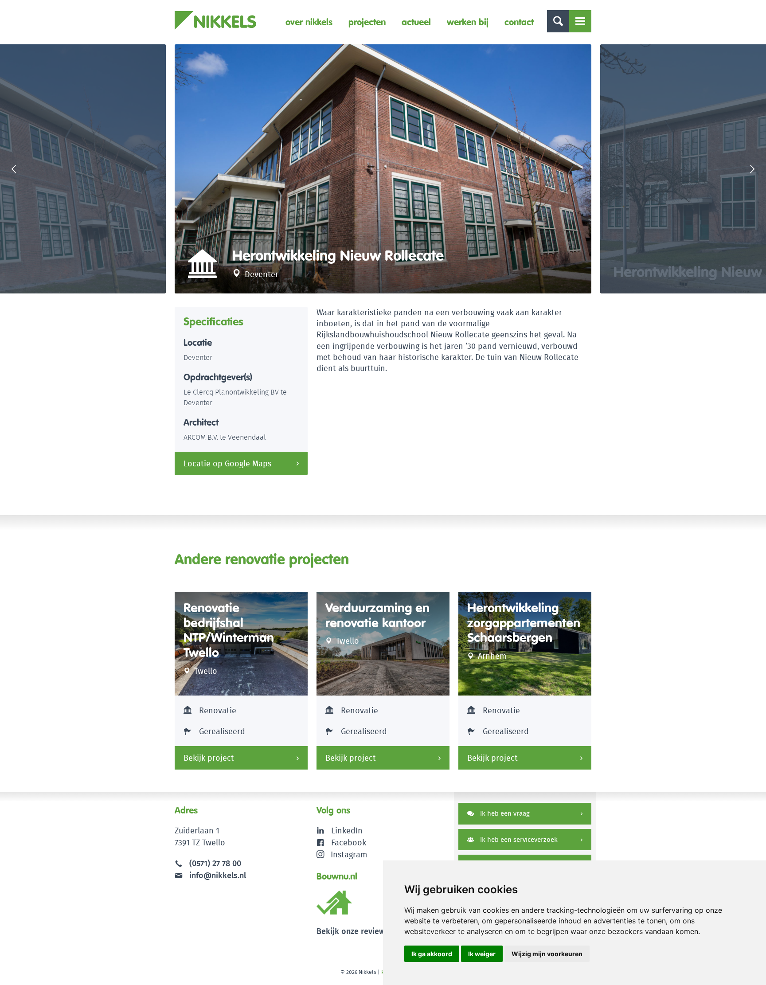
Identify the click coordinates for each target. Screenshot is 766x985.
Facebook (348, 842)
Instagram (349, 854)
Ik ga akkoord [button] (431, 954)
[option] (383, 168)
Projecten (367, 21)
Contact (519, 21)
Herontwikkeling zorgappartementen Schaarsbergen (523, 623)
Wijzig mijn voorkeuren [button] (547, 954)
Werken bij (468, 21)
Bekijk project (209, 757)
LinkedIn (347, 830)
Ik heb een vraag (504, 813)
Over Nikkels (308, 21)
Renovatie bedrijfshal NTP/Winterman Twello (229, 630)
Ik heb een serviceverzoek (518, 839)
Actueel (416, 21)
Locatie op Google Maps (227, 463)
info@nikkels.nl (216, 875)
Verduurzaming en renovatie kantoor (377, 615)
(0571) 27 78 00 (215, 863)
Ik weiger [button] (482, 954)
